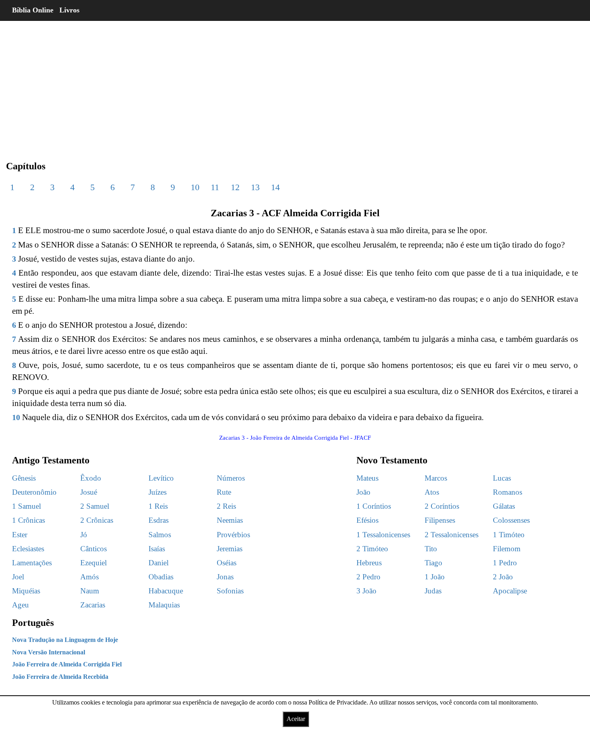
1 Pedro (505, 562)
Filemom (507, 548)
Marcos (436, 478)
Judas (433, 591)
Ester (19, 534)
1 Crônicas (28, 520)
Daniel (159, 562)
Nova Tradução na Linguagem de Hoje (65, 639)
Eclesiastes (28, 548)
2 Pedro (368, 577)
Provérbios (233, 534)
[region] (295, 84)
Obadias (161, 577)
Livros (69, 10)
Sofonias (230, 591)
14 (275, 187)
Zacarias (92, 605)
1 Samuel (26, 506)
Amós (89, 577)
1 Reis (158, 506)
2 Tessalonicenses (451, 534)
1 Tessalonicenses (383, 534)
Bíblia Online (32, 10)
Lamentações (32, 562)
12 (235, 187)
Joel (18, 577)
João (363, 492)
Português (33, 622)
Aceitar (296, 718)
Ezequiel (93, 562)
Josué (88, 492)
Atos (432, 492)
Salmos (160, 534)
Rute (224, 492)
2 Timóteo (372, 548)
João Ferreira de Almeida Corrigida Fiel (67, 664)
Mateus (367, 478)
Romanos (507, 492)
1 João (435, 577)
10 (195, 187)
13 (255, 187)
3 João (366, 591)
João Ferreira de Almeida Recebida (60, 676)
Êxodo (90, 478)
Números (231, 478)
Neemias (230, 520)
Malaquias (164, 605)
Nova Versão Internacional (48, 652)
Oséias (226, 562)
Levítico (161, 478)
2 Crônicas (96, 520)
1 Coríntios (373, 506)
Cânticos (93, 548)
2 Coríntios (442, 506)
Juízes (158, 492)
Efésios (367, 520)
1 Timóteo (509, 534)
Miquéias (26, 591)
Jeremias (229, 548)
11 (215, 187)
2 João (503, 577)
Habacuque (166, 591)
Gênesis (24, 478)
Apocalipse (510, 591)
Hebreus (369, 562)
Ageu (20, 605)
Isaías (157, 548)
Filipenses (440, 520)
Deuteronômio (34, 492)
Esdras (159, 520)
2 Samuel (94, 506)
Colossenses (511, 520)
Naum (89, 591)
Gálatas (504, 506)
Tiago (433, 562)
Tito (431, 548)
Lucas (502, 478)
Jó (83, 534)
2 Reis (226, 506)
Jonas (225, 577)
